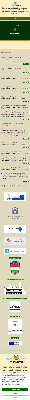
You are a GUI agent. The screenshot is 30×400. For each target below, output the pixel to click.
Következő (3, 188)
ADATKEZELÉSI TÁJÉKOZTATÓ (13, 384)
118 (19, 185)
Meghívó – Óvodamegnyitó (9, 97)
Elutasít (15, 397)
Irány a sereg (5, 77)
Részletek (26, 63)
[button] (15, 18)
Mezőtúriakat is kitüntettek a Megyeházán (13, 105)
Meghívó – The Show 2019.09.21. (11, 68)
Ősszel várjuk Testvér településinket (11, 87)
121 (25, 185)
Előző (2, 185)
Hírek (23, 78)
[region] (15, 386)
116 (12, 185)
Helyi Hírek (19, 61)
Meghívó (24, 61)
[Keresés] (19, 33)
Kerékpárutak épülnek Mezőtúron (11, 152)
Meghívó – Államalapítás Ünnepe (10, 143)
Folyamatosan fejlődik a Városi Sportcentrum (14, 168)
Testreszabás (15, 393)
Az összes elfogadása (15, 389)
